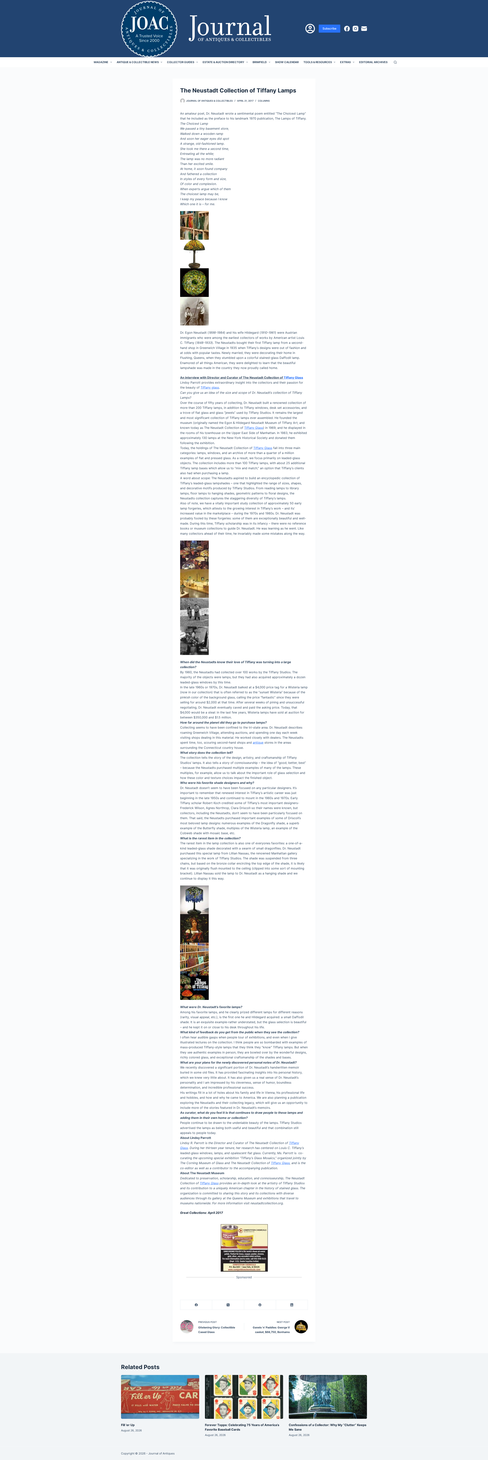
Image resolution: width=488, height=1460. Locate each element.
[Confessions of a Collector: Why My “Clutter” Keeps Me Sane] (328, 1397)
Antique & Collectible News (138, 62)
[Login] (310, 28)
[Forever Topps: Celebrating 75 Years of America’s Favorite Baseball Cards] (244, 1397)
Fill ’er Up (128, 1425)
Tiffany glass (210, 387)
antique (258, 742)
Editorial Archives (373, 62)
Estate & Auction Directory (223, 62)
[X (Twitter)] (228, 1305)
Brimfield (260, 62)
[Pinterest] (260, 1305)
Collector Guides (180, 62)
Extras (345, 62)
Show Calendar (287, 62)
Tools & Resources (317, 62)
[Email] (364, 28)
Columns (264, 100)
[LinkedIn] (292, 1305)
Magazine (101, 62)
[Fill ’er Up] (160, 1397)
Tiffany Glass (293, 377)
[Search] (395, 62)
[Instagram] (355, 28)
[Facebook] (347, 28)
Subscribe (329, 28)
